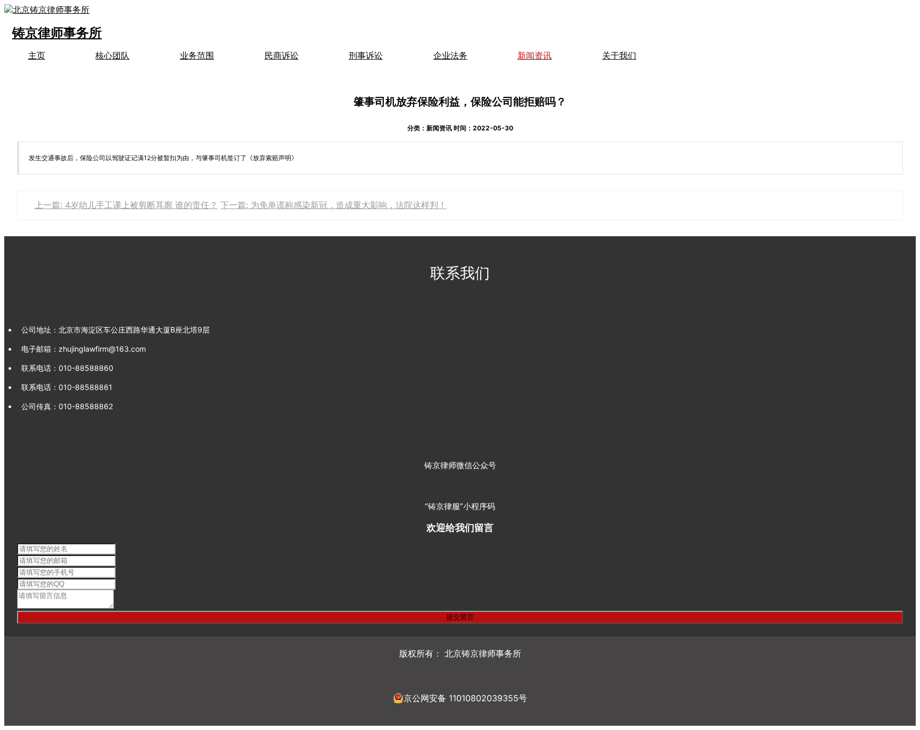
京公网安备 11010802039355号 (465, 698)
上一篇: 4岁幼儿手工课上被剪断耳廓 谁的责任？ (126, 205)
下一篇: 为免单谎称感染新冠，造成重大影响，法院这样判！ (333, 205)
